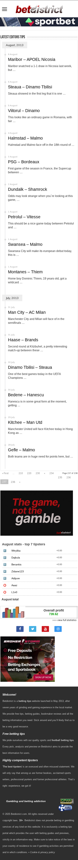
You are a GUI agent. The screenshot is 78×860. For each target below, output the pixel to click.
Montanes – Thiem (25, 271)
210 (21, 473)
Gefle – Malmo (21, 449)
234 (51, 473)
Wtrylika (15, 550)
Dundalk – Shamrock (27, 189)
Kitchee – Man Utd (25, 422)
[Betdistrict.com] (39, 8)
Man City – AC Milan (27, 312)
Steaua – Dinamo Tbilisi (30, 87)
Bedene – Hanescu (26, 394)
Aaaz (14, 585)
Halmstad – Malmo (25, 138)
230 (38, 473)
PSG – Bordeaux (23, 161)
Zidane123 (17, 571)
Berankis (16, 564)
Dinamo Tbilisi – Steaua (30, 367)
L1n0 (14, 592)
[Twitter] (32, 629)
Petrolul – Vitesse (24, 216)
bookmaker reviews (51, 713)
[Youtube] (45, 629)
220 (29, 473)
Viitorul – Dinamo (24, 110)
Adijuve (15, 578)
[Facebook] (20, 629)
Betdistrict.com (19, 814)
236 (68, 477)
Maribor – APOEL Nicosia (31, 59)
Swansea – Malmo (25, 244)
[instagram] (58, 629)
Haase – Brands (23, 339)
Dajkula (15, 557)
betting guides (32, 713)
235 (60, 477)
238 (13, 481)
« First (5, 473)
